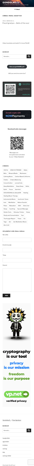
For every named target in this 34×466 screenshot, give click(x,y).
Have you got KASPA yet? (17, 66)
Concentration (8, 183)
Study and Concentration (11, 215)
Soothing (12, 209)
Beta (5, 173)
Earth (5, 189)
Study (28, 212)
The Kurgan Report (9, 218)
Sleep (5, 209)
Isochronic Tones (23, 199)
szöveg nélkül (7, 456)
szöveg (5, 449)
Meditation (11, 202)
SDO (19, 205)
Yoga (5, 222)
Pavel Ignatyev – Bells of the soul (15, 23)
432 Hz (6, 170)
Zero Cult (6, 225)
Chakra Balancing (15, 180)
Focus (11, 189)
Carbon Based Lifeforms (22, 176)
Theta (19, 218)
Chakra (6, 180)
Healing (25, 193)
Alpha (25, 170)
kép (4, 452)
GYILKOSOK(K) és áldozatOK (12, 193)
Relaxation (12, 205)
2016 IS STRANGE (15, 170)
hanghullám (6, 438)
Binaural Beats (13, 173)
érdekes (5, 445)
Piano (5, 205)
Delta (27, 186)
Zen (10, 222)
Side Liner (26, 205)
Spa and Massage (22, 209)
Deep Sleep (19, 186)
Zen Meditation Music (20, 222)
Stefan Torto (7, 212)
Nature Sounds (22, 202)
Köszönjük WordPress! (9, 465)
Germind (17, 189)
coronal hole (18, 183)
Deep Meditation (9, 186)
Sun (22, 215)
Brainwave (23, 173)
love (5, 202)
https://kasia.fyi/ (19, 157)
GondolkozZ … (12, 2)
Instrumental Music (10, 199)
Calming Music (8, 176)
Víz (24, 218)
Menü (18, 9)
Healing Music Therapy (11, 196)
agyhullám (6, 441)
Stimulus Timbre (19, 212)
